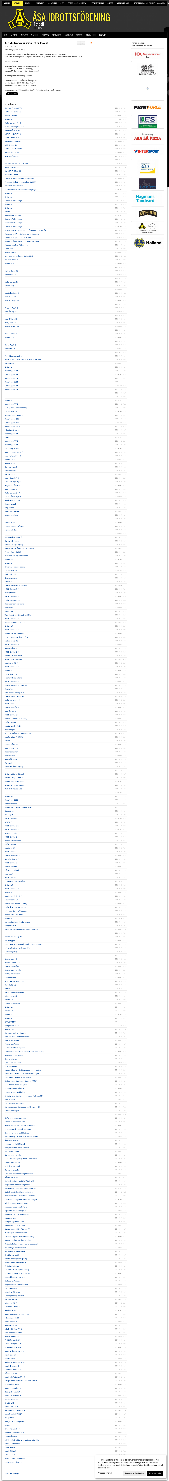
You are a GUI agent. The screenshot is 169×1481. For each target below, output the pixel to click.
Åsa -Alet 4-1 (9, 874)
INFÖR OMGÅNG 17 (12, 589)
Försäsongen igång (12, 952)
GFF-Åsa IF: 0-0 (10, 1310)
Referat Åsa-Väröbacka (13, 841)
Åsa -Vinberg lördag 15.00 (14, 693)
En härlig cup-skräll (12, 1255)
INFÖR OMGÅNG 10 (12, 630)
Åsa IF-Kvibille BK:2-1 (13, 1322)
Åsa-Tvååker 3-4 (11, 759)
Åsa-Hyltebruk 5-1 (11, 900)
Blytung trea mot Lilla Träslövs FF (17, 1229)
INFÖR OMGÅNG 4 (11, 704)
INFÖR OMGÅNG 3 (11, 715)
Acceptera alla (155, 1473)
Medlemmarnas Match (13, 1333)
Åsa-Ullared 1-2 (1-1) (12, 756)
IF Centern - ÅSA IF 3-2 (13, 141)
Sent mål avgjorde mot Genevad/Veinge (20, 1236)
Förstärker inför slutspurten (15, 1048)
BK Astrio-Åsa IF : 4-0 (13, 1347)
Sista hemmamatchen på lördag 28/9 (19, 256)
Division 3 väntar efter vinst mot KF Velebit (20, 1188)
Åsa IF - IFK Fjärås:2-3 (13, 1388)
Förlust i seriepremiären (13, 356)
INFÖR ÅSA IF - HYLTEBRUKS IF (16, 907)
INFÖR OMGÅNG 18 (12, 837)
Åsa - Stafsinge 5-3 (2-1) (14, 452)
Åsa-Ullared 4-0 (10, 471)
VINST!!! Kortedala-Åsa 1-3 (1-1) (17, 637)
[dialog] (130, 1466)
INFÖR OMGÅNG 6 (11, 682)
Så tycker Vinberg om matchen (16, 556)
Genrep (7, 741)
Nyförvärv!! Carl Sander (13, 656)
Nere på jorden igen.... (13, 1040)
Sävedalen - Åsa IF (12, 175)
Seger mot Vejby (11, 504)
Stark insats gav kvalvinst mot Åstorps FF (20, 1196)
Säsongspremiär (11, 996)
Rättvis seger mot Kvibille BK (15, 1248)
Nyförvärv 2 (9, 1015)
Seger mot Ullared (11, 515)
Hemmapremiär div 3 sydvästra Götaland (20, 1126)
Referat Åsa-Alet (11, 867)
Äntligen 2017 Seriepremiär (15, 1421)
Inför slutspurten (11, 1066)
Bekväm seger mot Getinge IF (16, 1251)
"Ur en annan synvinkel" (13, 659)
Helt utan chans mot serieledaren (17, 1037)
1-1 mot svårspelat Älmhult (15, 1092)
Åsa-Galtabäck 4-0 (12, 293)
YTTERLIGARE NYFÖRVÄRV (15, 881)
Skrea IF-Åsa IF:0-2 (12, 1384)
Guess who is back (12, 511)
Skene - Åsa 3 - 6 (11, 334)
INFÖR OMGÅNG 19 (12, 830)
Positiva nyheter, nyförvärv (14, 526)
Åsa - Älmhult (10, 1100)
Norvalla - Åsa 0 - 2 (12, 859)
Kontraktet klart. (11, 578)
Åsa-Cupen (9, 608)
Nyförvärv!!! (9, 885)
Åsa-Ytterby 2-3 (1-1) (12, 663)
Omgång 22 (9, 811)
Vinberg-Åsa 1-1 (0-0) (13, 552)
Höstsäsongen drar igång (14, 604)
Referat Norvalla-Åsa (12, 855)
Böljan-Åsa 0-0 (10, 345)
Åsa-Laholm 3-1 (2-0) (13, 726)
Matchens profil (11, 1355)
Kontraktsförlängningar (13, 201)
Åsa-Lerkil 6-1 (10, 848)
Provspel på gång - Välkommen (16, 245)
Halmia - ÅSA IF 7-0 (12, 153)
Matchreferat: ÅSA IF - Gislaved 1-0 (18, 164)
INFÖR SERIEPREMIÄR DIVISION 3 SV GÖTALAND (23, 360)
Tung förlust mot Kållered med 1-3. (18, 615)
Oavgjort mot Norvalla (13, 1155)
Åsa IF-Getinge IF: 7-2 (13, 1344)
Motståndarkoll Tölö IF (13, 1414)
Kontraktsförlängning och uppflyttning (19, 178)
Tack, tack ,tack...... (12, 574)
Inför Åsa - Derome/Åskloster (16, 911)
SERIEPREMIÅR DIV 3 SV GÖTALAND (18, 733)
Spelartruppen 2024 (12, 419)
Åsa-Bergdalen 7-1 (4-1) (14, 737)
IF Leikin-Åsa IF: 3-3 (12, 1318)
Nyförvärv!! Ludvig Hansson (15, 785)
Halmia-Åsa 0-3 (10, 297)
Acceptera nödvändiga (134, 1473)
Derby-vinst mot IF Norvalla (15, 1225)
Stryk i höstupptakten (13, 1063)
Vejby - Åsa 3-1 (10, 323)
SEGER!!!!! (8, 822)
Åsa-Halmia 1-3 (10, 349)
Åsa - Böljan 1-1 (11, 252)
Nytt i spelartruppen (12, 1151)
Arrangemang (123, 3)
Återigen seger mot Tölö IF (15, 1222)
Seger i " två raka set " (13, 1163)
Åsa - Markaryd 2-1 (12, 326)
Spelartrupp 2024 (11, 371)
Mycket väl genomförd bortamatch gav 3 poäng (23, 1070)
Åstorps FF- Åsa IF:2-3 (13, 1307)
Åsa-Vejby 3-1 (10, 264)
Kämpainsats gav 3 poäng (15, 1103)
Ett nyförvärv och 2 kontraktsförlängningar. (21, 190)
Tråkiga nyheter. (11, 530)
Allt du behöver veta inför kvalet (26, 43)
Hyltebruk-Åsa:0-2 (11, 1399)
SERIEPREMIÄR (10, 978)
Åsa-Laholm (9, 1029)
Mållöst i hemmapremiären (15, 1122)
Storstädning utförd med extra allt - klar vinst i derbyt (24, 1052)
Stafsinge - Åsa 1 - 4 (12, 700)
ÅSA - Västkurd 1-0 (12, 167)
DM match (8, 763)
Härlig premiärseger (12, 974)
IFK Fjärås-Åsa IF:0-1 (12, 1340)
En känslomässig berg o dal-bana (17, 1273)
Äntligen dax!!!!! (10, 926)
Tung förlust (9, 508)
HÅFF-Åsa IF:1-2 (11, 1373)
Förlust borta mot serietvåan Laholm (18, 1077)
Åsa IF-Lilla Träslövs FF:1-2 (15, 1377)
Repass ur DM (10, 522)
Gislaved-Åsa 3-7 (11, 260)
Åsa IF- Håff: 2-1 (11, 1325)
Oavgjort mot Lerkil (12, 1170)
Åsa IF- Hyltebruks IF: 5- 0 (14, 1351)
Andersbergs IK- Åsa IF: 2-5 (15, 1362)
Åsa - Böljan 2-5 (11, 489)
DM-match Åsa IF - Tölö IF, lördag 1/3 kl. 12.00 (22, 241)
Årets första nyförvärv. (13, 215)
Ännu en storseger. (12, 1140)
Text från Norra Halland (13, 678)
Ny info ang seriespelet (13, 937)
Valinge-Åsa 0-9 (11, 1436)
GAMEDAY (9, 582)
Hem (8, 3)
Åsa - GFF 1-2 (10, 1455)
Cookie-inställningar (11, 1474)
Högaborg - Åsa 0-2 (12, 485)
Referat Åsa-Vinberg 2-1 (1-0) (16, 685)
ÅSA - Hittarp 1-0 (11, 145)
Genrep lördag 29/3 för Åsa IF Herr (18, 238)
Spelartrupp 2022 (11, 800)
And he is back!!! (11, 804)
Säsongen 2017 (11, 1303)
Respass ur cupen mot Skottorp (17, 1133)
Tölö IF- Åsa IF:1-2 (11, 1359)
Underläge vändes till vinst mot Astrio (19, 1192)
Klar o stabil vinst (11, 1288)
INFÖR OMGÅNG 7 (11, 667)
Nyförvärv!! (9, 563)
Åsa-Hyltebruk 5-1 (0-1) (13, 896)
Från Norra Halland (12, 870)
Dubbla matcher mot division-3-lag (18, 1240)
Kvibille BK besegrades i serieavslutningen (21, 1199)
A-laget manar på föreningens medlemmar (21, 1381)
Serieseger (9, 815)
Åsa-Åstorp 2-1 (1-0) (12, 500)
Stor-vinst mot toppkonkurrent (16, 1262)
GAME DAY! (9, 611)
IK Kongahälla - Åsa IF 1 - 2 (15, 622)
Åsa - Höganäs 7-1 (12, 478)
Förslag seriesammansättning (16, 408)
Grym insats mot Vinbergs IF (15, 1211)
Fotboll (17, 3)
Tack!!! (7, 437)
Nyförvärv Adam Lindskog (15, 781)
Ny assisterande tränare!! (14, 415)
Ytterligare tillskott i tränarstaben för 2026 (20, 182)
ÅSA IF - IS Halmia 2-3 (13, 112)
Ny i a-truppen (10, 941)
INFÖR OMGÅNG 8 (11, 652)
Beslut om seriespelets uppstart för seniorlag (22, 929)
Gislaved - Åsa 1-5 (11, 467)
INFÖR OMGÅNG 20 (12, 826)
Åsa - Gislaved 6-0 (11, 319)
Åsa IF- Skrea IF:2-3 (12, 1336)
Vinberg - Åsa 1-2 (11, 308)
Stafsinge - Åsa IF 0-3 (13, 123)
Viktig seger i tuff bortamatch (16, 1233)
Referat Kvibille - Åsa (12, 963)
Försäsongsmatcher (12, 1003)
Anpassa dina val (105, 1473)
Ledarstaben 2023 (11, 571)
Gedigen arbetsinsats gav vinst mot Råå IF (21, 1081)
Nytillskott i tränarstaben (14, 186)
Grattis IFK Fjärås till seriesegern (17, 1214)
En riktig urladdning (12, 1266)
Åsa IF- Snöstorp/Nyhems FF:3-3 (17, 1314)
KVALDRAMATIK (11, 1022)
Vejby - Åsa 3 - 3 (11, 674)
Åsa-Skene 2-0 (10, 275)
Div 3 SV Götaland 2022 (13, 789)
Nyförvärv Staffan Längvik (14, 774)
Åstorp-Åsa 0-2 (10, 460)
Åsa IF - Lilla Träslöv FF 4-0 (15, 1458)
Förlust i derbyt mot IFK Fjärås (16, 1085)
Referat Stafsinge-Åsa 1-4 (14, 696)
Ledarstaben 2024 (11, 411)
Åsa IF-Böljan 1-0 (11, 1451)
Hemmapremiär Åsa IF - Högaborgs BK (19, 548)
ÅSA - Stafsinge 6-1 (12, 156)
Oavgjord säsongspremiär (15, 992)
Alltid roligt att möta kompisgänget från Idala (22, 1440)
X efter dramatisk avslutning (15, 1118)
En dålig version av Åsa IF (14, 1089)
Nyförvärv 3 (9, 559)
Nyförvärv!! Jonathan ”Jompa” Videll (18, 807)
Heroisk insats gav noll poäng (16, 1259)
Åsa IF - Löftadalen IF (13, 1444)
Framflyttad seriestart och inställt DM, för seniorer (23, 944)
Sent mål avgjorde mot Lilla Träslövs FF (19, 1181)
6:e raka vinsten (10, 1218)
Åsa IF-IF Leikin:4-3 (12, 1366)
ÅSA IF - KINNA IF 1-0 (13, 134)
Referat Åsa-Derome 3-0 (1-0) (16, 904)
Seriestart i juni (10, 985)
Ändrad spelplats (11, 641)
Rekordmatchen (11, 1059)
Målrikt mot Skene (11, 1177)
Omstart (8, 989)
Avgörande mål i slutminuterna (16, 1285)
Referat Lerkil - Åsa (12, 966)
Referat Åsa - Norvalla (13, 970)
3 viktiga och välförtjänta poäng (17, 1270)
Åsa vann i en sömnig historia (16, 1207)
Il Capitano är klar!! (11, 430)
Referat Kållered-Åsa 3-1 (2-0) (16, 719)
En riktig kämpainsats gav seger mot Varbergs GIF (24, 1096)
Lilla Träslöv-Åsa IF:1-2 (13, 1329)
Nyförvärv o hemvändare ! (14, 633)
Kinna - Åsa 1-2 (10, 249)
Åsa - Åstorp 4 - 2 (11, 711)
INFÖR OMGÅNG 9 (11, 645)
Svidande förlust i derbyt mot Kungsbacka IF (21, 1244)
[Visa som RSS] (91, 43)
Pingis (27, 3)
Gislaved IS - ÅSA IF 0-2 (13, 108)
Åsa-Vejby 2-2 (10, 463)
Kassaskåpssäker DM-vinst (15, 1277)
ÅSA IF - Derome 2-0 (12, 116)
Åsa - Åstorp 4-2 (11, 312)
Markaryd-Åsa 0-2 (11, 271)
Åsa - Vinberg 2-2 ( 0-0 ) (13, 482)
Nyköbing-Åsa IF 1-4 (12, 1429)
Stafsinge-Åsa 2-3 (11, 282)
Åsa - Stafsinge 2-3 (12, 301)
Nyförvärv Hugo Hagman (14, 778)
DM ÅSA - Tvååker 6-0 (13, 171)
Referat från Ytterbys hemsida (16, 585)
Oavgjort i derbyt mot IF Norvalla (17, 1148)
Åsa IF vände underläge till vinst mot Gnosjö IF (22, 1074)
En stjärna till (9, 1403)
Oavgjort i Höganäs (12, 541)
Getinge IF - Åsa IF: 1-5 (13, 1392)
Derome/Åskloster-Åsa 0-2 (15, 1433)
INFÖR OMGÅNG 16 (12, 596)
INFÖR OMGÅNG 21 (12, 818)
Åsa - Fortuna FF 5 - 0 (13, 456)
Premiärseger (10, 730)
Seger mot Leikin (11, 833)
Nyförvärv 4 (9, 1007)
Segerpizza (9, 689)
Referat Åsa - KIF (11, 959)
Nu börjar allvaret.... (12, 1299)
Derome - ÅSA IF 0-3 (12, 130)
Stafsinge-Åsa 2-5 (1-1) (13, 493)
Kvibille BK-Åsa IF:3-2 (13, 1370)
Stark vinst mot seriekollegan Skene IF (19, 1174)
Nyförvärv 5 (9, 1000)
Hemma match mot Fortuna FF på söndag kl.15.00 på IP (26, 230)
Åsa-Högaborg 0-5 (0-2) (14, 545)
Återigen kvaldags (11, 1026)
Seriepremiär (9, 1418)
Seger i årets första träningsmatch (17, 1185)
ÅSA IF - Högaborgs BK (13, 149)
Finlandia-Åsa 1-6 (11, 744)
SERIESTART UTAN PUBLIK (15, 981)
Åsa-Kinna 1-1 (10, 338)
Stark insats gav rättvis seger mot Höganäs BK (22, 1107)
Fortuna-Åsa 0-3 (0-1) (13, 497)
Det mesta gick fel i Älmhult (15, 1033)
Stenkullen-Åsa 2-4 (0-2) (14, 767)
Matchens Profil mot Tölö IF (15, 1410)
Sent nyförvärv (10, 363)
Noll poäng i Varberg (12, 1281)
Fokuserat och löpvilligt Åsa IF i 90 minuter (21, 1159)
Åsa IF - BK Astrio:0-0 (13, 1396)
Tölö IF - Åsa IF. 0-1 (12, 138)
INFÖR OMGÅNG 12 (12, 619)
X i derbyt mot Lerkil (12, 1166)
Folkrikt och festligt (12, 1044)
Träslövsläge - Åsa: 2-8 (13, 1462)
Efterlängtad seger (12, 1111)
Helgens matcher (11, 752)
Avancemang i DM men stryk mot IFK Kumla (21, 1137)
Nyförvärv (8, 119)
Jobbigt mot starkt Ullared (15, 1144)
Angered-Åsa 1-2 (11, 648)
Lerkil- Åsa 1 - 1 (10, 1447)
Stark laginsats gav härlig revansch (18, 922)
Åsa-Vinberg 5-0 (11, 286)
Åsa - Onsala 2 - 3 (11, 748)
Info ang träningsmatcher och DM (17, 948)
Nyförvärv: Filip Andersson (15, 567)
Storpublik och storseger (14, 1055)
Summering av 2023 (12, 448)
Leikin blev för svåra (12, 1292)
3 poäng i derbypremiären (14, 1296)
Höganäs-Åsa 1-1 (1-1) (13, 537)
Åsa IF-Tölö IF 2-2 (11, 1407)
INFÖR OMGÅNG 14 (12, 600)
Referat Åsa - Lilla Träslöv (14, 915)
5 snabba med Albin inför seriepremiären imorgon (24, 234)
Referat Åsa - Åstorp (12, 707)
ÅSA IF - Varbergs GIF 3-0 (14, 127)
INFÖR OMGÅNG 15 (12, 863)
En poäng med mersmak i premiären (18, 1129)
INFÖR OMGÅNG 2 (11, 722)
